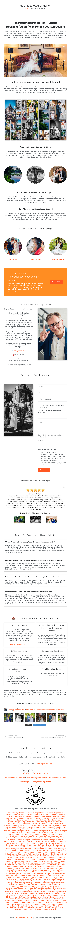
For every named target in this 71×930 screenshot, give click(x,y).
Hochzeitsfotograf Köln (44, 854)
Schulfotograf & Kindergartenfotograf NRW (35, 782)
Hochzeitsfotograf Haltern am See (35, 841)
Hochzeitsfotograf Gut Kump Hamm (29, 840)
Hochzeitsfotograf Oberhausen (30, 872)
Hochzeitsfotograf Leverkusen (36, 859)
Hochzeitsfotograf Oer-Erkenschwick (19, 874)
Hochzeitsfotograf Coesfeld (37, 825)
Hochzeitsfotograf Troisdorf (42, 902)
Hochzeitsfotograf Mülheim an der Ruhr (49, 866)
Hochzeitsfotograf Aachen (16, 813)
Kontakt (45, 773)
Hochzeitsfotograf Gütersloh (15, 778)
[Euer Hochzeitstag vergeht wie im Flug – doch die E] (62, 717)
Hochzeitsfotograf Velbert (20, 904)
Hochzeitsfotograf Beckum (34, 814)
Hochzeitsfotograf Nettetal (35, 868)
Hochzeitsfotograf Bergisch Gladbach (18, 816)
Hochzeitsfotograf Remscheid (53, 879)
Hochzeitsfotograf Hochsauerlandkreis (18, 849)
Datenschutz (27, 773)
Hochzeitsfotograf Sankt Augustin (50, 884)
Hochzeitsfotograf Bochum (22, 818)
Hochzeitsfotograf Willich (24, 909)
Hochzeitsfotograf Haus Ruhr (40, 843)
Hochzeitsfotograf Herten (19, 644)
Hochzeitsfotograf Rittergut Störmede (27, 883)
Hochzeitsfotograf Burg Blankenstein (21, 822)
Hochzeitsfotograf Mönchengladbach (20, 866)
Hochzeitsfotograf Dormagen (41, 829)
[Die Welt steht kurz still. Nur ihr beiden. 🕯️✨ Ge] (41, 717)
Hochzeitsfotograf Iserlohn (42, 850)
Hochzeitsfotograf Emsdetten (49, 832)
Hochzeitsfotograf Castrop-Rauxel (51, 823)
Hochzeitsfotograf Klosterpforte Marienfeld (20, 854)
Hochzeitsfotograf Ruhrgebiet (26, 884)
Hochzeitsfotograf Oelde (51, 872)
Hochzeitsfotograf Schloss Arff (48, 886)
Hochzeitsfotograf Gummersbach (37, 838)
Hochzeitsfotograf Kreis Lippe (50, 856)
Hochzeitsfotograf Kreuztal (14, 857)
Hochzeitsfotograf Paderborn (25, 875)
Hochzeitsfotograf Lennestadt (14, 859)
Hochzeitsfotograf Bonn (41, 818)
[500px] (33, 771)
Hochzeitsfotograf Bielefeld (42, 816)
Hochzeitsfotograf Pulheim (17, 877)
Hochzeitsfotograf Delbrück (15, 827)
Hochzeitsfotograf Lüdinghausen (26, 863)
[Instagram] (28, 771)
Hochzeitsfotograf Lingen (57, 859)
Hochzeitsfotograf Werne (34, 908)
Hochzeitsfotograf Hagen (13, 841)
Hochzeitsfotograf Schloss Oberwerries (27, 897)
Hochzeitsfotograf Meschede (15, 865)
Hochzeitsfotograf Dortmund (21, 831)
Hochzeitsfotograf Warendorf (36, 778)
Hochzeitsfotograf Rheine (43, 881)
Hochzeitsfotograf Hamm (57, 778)
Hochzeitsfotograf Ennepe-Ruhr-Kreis (19, 834)
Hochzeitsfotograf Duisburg (42, 831)
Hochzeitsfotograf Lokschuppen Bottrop (38, 861)
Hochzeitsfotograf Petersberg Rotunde (50, 875)
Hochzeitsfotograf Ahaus (35, 813)
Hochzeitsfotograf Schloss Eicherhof (31, 890)
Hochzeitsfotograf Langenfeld (54, 857)
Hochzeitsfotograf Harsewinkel (17, 843)
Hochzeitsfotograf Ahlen (54, 813)
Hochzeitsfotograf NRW (24, 918)
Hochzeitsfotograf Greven (29, 836)
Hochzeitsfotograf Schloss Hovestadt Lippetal (30, 892)
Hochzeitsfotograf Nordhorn (40, 870)
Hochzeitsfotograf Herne (19, 847)
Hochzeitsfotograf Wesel (54, 908)
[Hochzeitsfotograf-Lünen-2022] (35, 246)
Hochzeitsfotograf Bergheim (56, 814)
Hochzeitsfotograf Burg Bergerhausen (48, 820)
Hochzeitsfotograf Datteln (58, 825)
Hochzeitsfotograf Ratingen (38, 877)
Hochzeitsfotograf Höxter (43, 849)
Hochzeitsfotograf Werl (15, 908)
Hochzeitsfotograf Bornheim (24, 820)
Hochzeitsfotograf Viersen (41, 904)
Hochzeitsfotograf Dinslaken (20, 829)
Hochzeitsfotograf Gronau (15, 838)
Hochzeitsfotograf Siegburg (40, 899)
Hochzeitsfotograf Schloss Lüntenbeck (31, 895)
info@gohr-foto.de (19, 351)
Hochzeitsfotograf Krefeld (29, 856)
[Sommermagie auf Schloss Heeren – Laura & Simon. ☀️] (30, 717)
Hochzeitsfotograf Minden (35, 865)
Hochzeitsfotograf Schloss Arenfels (22, 886)
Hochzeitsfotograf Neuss (55, 868)
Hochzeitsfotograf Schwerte (53, 897)
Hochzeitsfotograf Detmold (36, 827)
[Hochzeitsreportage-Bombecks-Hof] (58, 246)
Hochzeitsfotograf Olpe (42, 874)
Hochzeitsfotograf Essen (42, 834)
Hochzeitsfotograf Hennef (42, 845)
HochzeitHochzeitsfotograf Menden (52, 863)
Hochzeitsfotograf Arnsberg (14, 814)
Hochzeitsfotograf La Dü (34, 857)
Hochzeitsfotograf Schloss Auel (16, 888)
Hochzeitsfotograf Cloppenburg (15, 825)
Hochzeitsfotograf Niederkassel (17, 870)
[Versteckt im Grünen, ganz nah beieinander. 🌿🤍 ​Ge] (51, 717)
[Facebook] (24, 771)
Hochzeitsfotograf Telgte (21, 902)
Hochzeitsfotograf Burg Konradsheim (49, 822)
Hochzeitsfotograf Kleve (52, 852)
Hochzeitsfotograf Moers (56, 865)
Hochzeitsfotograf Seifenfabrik (18, 899)
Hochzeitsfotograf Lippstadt (14, 861)
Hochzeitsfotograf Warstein (50, 906)
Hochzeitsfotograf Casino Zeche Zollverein (23, 823)
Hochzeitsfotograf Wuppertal (45, 909)
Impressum (37, 773)
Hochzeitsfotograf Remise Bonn (29, 879)
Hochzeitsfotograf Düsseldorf (27, 832)
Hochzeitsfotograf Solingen (41, 900)
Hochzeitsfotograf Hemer (23, 845)
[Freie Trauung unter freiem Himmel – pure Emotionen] (19, 717)
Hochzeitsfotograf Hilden (57, 847)
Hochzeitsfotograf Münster (15, 868)
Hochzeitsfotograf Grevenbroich (50, 836)
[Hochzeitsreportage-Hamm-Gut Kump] (13, 246)
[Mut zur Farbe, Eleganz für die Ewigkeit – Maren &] (8, 717)
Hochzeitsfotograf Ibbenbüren (20, 850)
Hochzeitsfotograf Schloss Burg (40, 888)
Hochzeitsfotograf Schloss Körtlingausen (35, 893)
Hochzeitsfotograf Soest (20, 900)
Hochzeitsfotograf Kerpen (33, 852)
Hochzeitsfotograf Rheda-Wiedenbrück (18, 881)
